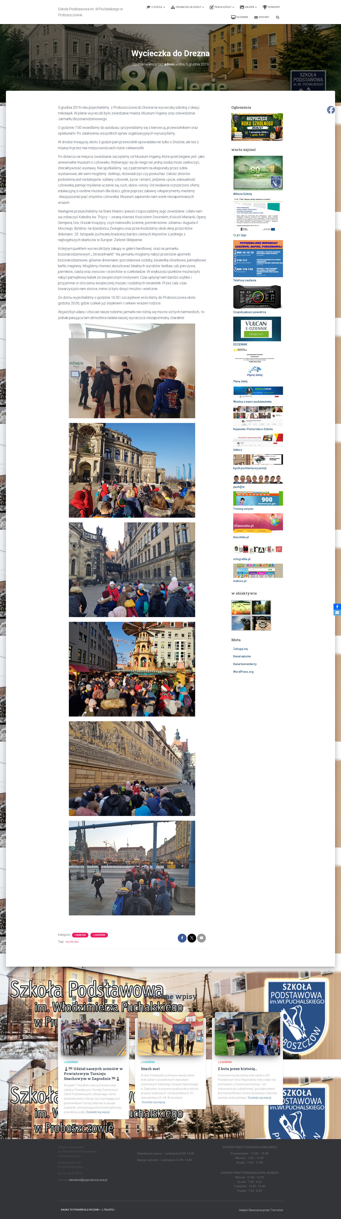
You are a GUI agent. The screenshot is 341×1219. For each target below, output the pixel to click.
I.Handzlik (80, 935)
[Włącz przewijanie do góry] (333, 1211)
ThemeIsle (276, 1210)
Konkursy (274, 7)
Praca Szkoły (223, 7)
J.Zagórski (99, 935)
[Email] (337, 613)
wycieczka (72, 941)
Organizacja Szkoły (189, 7)
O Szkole (157, 7)
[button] (164, 7)
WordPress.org (243, 671)
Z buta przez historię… (237, 1068)
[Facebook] (337, 607)
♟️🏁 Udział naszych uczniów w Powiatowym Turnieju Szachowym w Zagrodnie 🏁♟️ (93, 1073)
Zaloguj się (240, 648)
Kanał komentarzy (245, 664)
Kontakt (264, 17)
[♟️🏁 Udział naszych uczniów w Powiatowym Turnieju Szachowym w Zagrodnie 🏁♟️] (93, 1033)
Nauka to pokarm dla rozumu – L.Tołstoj (87, 1209)
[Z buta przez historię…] (247, 1033)
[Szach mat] (170, 1033)
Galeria (250, 7)
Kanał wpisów (242, 656)
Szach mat (150, 1068)
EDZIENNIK (242, 17)
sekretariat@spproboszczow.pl (87, 1180)
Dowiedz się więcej (97, 1112)
